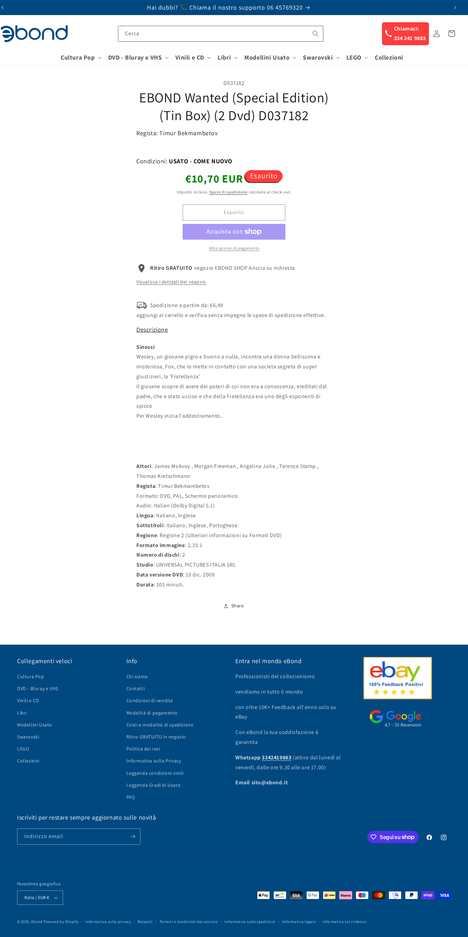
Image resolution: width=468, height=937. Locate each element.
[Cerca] (315, 33)
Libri (22, 713)
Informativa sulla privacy (108, 921)
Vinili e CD (28, 700)
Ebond (37, 921)
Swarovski (28, 737)
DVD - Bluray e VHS (37, 688)
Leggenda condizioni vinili (155, 773)
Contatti (135, 688)
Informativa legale (299, 921)
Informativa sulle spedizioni (249, 921)
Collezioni (28, 761)
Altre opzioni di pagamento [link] (234, 248)
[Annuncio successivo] (455, 7)
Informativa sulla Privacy (153, 761)
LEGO (23, 749)
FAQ (130, 797)
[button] (80, 57)
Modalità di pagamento (152, 713)
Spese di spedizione (228, 191)
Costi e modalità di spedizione (160, 725)
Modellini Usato (34, 725)
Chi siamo (137, 676)
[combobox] (220, 33)
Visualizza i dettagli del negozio (171, 282)
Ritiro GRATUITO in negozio (156, 737)
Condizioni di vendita (149, 700)
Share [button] (237, 606)
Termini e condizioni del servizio (189, 921)
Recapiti (145, 921)
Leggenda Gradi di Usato (153, 785)
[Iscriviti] (132, 836)
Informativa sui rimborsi (344, 921)
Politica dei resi (143, 749)
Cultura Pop (30, 676)
